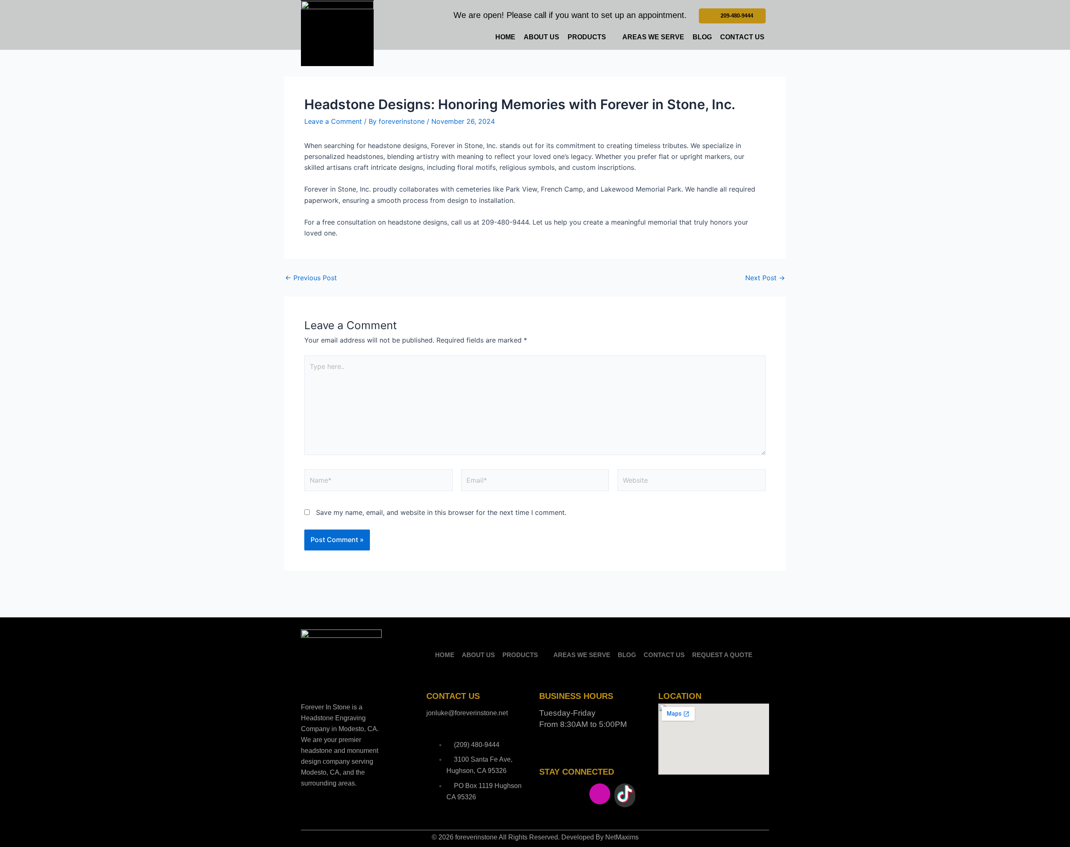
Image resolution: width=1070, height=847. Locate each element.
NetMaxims (622, 837)
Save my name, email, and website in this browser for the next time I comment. (441, 512)
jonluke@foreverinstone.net (467, 712)
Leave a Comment (333, 121)
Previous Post (311, 277)
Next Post (765, 277)
